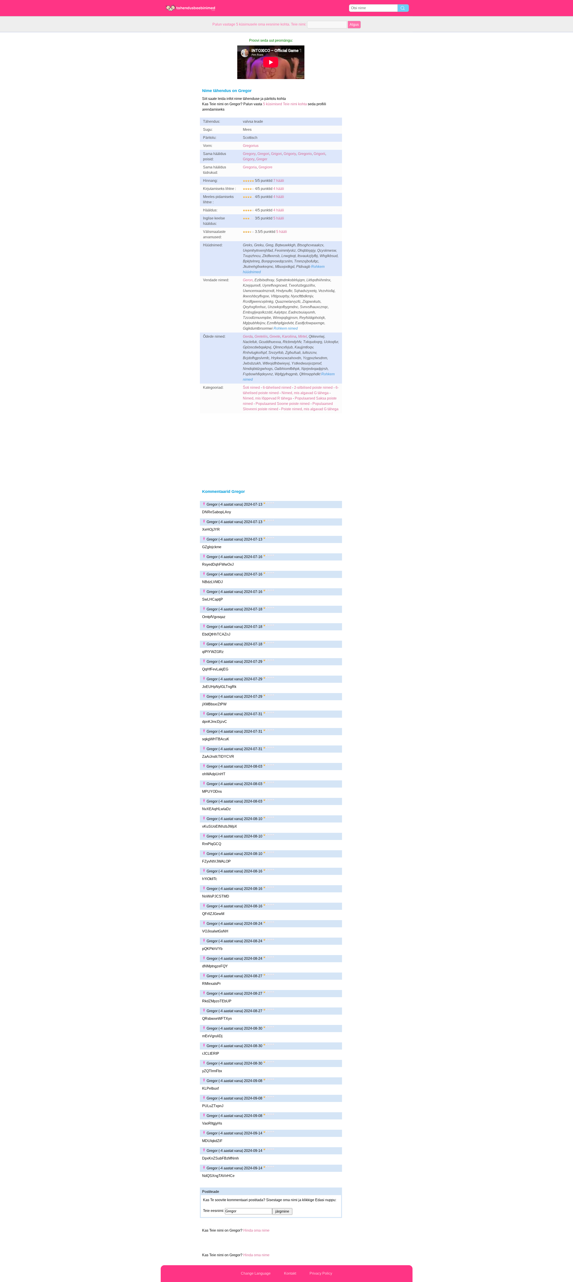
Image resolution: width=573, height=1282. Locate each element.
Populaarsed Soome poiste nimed (283, 404)
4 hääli (278, 189)
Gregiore (265, 167)
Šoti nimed (251, 387)
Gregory (249, 154)
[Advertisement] (179, 99)
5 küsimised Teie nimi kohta (285, 104)
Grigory (248, 159)
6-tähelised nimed (277, 387)
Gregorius (251, 146)
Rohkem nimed (286, 328)
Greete (274, 336)
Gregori (263, 154)
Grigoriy (290, 154)
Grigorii (319, 154)
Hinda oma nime (256, 1230)
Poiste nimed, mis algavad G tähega (309, 409)
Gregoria (250, 167)
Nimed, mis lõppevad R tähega (267, 398)
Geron (248, 280)
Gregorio (305, 154)
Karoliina (289, 336)
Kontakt (290, 1273)
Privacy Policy (321, 1273)
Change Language (256, 1273)
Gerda (248, 336)
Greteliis (261, 336)
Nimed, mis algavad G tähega (305, 393)
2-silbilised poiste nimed (313, 387)
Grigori (276, 154)
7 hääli (278, 181)
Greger (261, 159)
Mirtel (302, 336)
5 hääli (278, 218)
